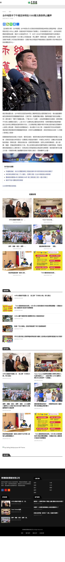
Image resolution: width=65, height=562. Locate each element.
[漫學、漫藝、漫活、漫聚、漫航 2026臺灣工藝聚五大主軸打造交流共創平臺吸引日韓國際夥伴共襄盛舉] (17, 234)
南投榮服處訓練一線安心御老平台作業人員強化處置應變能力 (16, 435)
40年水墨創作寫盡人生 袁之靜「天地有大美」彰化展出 (32, 295)
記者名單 (42, 533)
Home (4, 11)
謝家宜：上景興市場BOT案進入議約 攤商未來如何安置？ (49, 501)
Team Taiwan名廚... (16, 509)
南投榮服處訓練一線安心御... (17, 273)
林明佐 (14, 186)
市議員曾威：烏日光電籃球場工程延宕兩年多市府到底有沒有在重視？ (29, 171)
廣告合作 (35, 533)
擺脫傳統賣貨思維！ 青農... (48, 246)
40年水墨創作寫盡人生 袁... (19, 501)
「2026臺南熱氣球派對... (48, 273)
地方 (10, 11)
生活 (51, 485)
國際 (35, 490)
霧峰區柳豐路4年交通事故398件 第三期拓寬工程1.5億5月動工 (27, 177)
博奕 (10, 186)
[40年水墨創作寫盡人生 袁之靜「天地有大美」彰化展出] (17, 207)
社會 (51, 482)
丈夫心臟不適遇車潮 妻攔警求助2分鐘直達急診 (29, 316)
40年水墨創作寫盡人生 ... (17, 220)
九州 (4, 186)
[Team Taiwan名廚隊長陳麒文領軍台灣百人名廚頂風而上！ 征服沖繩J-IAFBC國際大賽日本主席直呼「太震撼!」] (47, 207)
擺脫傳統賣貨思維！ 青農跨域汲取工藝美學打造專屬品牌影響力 (48, 405)
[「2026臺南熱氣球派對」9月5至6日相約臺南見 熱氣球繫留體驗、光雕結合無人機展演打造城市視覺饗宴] (47, 260)
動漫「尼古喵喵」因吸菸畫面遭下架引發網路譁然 (30, 326)
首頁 (22, 533)
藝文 (35, 487)
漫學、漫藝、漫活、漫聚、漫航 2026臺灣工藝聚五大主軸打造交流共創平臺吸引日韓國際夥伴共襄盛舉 (16, 406)
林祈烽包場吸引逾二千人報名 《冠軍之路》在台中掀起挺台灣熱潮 (28, 174)
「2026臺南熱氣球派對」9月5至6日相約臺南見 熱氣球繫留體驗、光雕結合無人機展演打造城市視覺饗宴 (38, 307)
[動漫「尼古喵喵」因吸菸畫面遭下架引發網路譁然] (8, 328)
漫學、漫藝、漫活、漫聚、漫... (19, 517)
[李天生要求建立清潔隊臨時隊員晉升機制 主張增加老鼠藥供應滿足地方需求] (8, 339)
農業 (35, 492)
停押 (7, 186)
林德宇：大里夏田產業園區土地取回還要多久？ (46, 507)
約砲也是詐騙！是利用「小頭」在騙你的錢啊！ (46, 513)
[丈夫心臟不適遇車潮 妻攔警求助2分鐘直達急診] (8, 318)
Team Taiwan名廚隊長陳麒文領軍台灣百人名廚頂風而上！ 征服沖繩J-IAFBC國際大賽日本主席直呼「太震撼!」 (47, 376)
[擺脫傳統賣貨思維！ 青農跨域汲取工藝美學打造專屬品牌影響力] (47, 234)
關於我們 (28, 533)
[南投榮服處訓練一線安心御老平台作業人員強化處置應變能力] (17, 260)
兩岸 (35, 482)
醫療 (51, 487)
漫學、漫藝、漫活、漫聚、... (17, 246)
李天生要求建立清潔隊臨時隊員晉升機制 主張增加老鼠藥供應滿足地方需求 (38, 336)
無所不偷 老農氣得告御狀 (14, 180)
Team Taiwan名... (47, 220)
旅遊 (35, 485)
